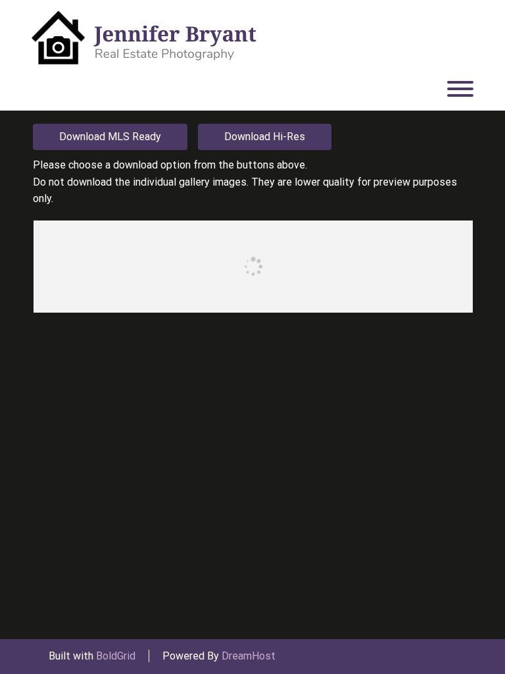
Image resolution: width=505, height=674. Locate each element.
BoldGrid (115, 656)
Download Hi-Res (264, 136)
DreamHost (249, 656)
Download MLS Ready (110, 136)
